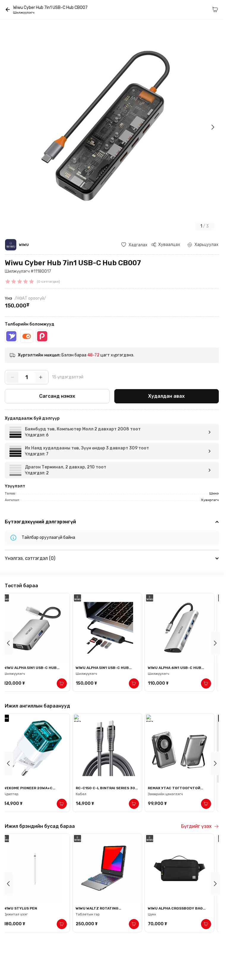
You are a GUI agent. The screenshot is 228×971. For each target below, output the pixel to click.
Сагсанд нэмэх (57, 396)
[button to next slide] (215, 643)
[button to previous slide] (8, 643)
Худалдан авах (166, 396)
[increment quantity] (40, 377)
